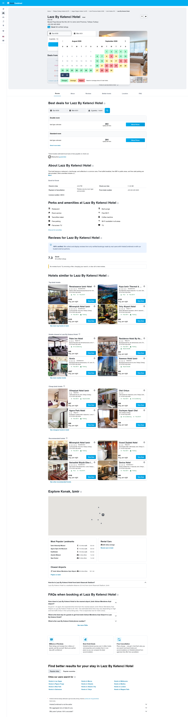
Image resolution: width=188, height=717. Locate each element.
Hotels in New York (55, 687)
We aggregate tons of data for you (61, 708)
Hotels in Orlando (87, 684)
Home (49, 11)
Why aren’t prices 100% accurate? (61, 711)
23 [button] (62, 70)
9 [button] (62, 61)
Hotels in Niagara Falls (121, 689)
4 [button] (120, 51)
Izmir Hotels (109, 11)
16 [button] (62, 66)
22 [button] (91, 66)
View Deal (91, 301)
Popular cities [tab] (54, 671)
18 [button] (72, 66)
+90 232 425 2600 (53, 24)
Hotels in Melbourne (121, 681)
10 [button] (67, 61)
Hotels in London (120, 687)
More (50, 175)
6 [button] (81, 56)
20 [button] (81, 66)
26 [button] (77, 70)
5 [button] (76, 56)
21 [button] (86, 66)
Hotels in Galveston (55, 689)
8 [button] (90, 56)
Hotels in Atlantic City (88, 687)
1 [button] (90, 51)
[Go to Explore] (3, 25)
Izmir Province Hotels (95, 11)
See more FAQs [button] (83, 625)
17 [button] (67, 66)
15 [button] (91, 61)
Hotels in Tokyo (86, 689)
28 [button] (86, 70)
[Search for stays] (3, 13)
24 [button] (67, 70)
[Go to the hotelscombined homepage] (14, 3)
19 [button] (77, 66)
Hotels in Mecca (86, 681)
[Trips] (3, 31)
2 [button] (62, 56)
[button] (3, 3)
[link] (59, 326)
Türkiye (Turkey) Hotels (59, 11)
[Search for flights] (3, 9)
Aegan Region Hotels (77, 11)
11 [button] (72, 61)
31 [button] (67, 75)
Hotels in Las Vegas (55, 681)
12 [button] (77, 61)
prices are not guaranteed (92, 698)
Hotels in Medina (119, 684)
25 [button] (72, 70)
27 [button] (81, 70)
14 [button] (86, 61)
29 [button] (91, 70)
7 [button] (86, 56)
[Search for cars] (3, 17)
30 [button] (62, 75)
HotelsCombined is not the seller (60, 704)
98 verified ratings (62, 27)
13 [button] (81, 61)
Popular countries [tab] (69, 671)
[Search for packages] (3, 21)
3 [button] (67, 56)
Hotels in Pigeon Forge (56, 684)
